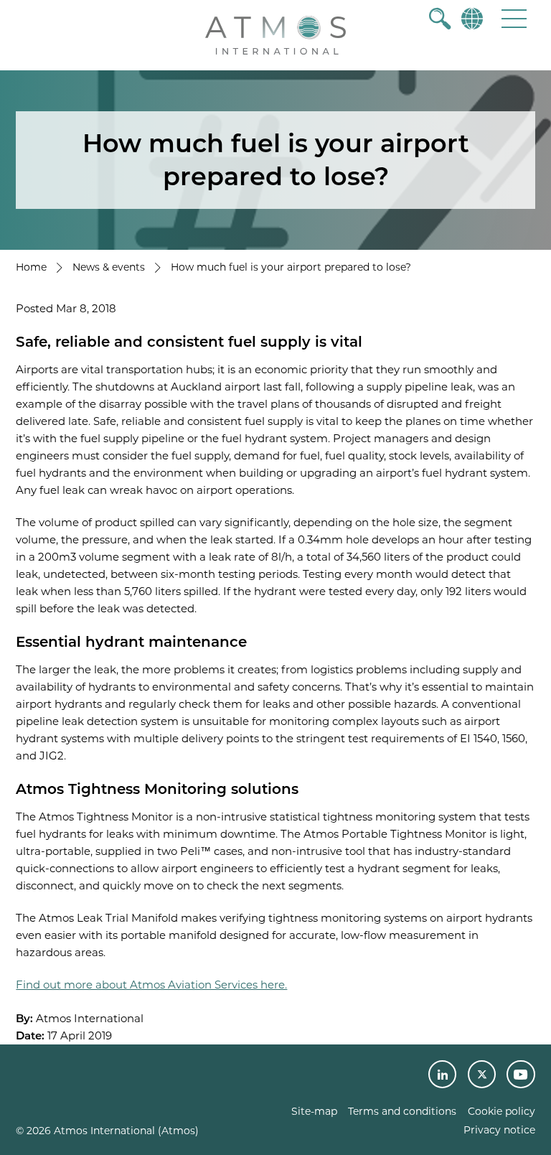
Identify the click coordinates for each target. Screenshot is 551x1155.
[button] (514, 18)
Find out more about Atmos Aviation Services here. (151, 984)
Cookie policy (501, 1111)
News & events (108, 267)
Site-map (314, 1111)
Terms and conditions (402, 1111)
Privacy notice (499, 1129)
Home (31, 267)
